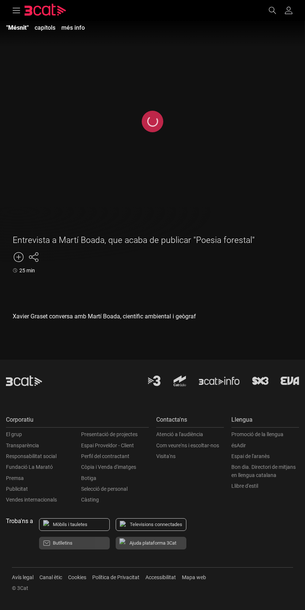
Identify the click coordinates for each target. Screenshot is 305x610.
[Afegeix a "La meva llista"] (19, 257)
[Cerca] (276, 10)
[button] (77, 421)
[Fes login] (288, 10)
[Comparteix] (33, 257)
